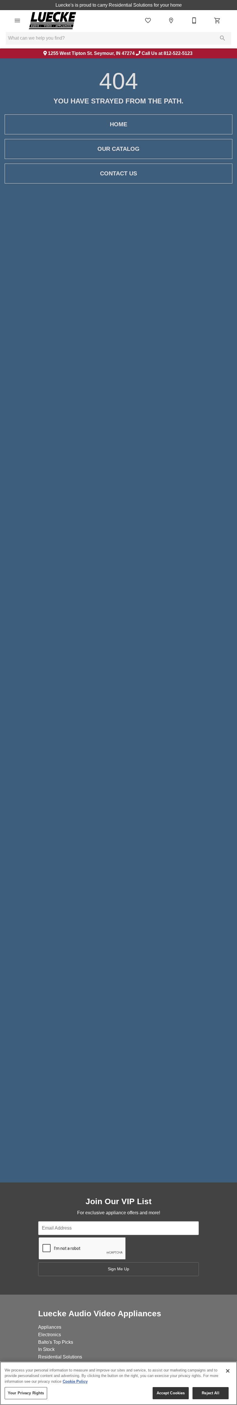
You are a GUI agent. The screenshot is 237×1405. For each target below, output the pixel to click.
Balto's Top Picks (55, 1342)
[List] (148, 20)
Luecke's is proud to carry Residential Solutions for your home (118, 5)
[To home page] (52, 20)
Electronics (49, 1334)
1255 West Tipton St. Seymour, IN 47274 (91, 53)
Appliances (49, 1327)
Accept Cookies (171, 1393)
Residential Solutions (60, 1356)
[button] (17, 20)
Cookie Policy (75, 1381)
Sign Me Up (118, 1269)
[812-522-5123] (194, 20)
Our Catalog (118, 149)
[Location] (171, 20)
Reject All (210, 1393)
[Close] (227, 1371)
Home (118, 124)
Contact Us (118, 173)
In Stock (46, 1349)
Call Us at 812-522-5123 (167, 53)
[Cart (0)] (217, 20)
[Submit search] (222, 38)
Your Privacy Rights (26, 1393)
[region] (118, 1383)
